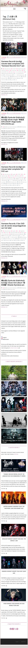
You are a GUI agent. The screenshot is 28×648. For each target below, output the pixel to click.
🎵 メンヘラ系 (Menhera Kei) (18, 75)
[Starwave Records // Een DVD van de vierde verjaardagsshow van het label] (14, 211)
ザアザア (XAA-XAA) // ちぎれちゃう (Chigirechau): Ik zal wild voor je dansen (12, 393)
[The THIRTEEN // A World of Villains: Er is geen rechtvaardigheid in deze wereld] (14, 404)
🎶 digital (15, 183)
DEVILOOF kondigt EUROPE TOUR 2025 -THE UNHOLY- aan (14, 540)
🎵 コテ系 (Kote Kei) (7, 75)
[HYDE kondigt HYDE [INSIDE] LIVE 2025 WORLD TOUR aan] (13, 595)
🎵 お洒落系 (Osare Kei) (19, 178)
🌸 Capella (13, 174)
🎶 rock (15, 79)
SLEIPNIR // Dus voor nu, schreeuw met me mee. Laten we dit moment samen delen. (14, 425)
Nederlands (23, 641)
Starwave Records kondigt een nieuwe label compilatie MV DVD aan (13, 169)
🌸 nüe (7, 70)
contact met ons (14, 348)
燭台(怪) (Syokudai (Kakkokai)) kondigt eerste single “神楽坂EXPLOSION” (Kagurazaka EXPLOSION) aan (12, 120)
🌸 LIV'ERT (13, 68)
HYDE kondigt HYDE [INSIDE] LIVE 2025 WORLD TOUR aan (14, 604)
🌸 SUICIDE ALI (11, 175)
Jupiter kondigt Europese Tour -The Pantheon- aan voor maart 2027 (14, 507)
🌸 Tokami (11, 72)
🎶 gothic (19, 78)
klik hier (16, 454)
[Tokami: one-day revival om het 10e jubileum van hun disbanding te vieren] (13, 465)
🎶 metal (7, 79)
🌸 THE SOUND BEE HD (14, 232)
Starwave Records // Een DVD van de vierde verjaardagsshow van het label (13, 225)
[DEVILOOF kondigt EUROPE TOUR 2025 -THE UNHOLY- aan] (13, 530)
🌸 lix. (22, 174)
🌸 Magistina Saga (20, 68)
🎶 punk (11, 79)
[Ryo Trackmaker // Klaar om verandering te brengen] (14, 436)
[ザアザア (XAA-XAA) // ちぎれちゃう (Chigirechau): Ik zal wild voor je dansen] (14, 388)
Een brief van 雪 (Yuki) (8, 379)
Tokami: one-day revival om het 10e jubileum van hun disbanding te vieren (14, 475)
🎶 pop (11, 185)
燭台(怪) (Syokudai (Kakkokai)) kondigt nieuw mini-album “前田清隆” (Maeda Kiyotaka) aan (13, 282)
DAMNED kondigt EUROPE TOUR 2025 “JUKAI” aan (14, 572)
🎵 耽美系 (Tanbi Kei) (12, 78)
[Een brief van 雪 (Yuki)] (14, 372)
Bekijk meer (5, 95)
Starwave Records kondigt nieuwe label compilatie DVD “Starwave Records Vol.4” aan (12, 63)
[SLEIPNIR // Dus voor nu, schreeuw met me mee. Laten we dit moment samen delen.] (14, 420)
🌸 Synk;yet (19, 70)
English (17, 641)
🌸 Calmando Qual (7, 68)
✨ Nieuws (3, 57)
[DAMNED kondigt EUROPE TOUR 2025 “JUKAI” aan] (13, 562)
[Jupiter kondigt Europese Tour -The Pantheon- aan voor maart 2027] (13, 498)
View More (3, 488)
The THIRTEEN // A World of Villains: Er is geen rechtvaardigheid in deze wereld (13, 409)
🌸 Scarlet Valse (13, 70)
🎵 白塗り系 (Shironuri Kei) (9, 128)
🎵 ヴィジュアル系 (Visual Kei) (14, 57)
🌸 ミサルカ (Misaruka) (18, 72)
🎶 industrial (7, 240)
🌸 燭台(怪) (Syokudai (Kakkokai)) (10, 126)
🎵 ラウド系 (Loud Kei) (12, 237)
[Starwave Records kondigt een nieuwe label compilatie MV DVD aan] (14, 154)
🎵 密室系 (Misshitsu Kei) (15, 76)
